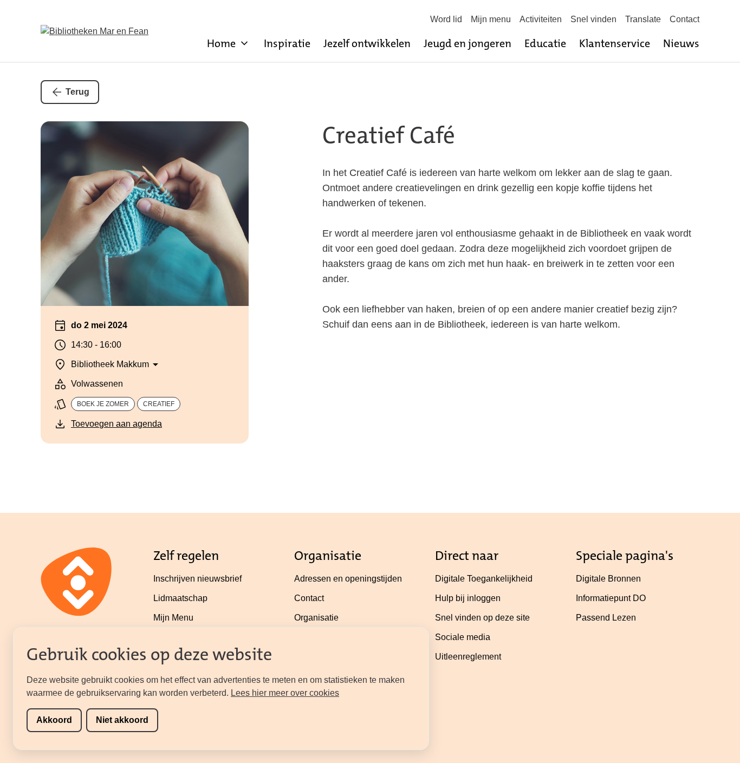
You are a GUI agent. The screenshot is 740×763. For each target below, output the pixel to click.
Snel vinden (593, 19)
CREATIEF (158, 404)
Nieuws (681, 43)
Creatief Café (388, 135)
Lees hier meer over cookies (285, 692)
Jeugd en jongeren (467, 43)
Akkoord (54, 720)
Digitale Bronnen (608, 578)
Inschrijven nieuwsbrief (197, 578)
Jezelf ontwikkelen (367, 43)
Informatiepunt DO (611, 598)
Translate (643, 19)
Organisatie (316, 617)
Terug (77, 91)
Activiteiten (541, 19)
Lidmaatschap (180, 598)
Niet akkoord (122, 720)
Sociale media (462, 637)
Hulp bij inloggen (468, 598)
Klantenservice (614, 43)
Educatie (545, 43)
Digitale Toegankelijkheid (484, 578)
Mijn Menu (173, 617)
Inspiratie (287, 43)
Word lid (446, 19)
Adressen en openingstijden (348, 578)
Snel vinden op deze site (482, 617)
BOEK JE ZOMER (103, 404)
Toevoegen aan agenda (116, 423)
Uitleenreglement (468, 656)
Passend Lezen (606, 617)
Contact (684, 19)
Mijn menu (491, 19)
